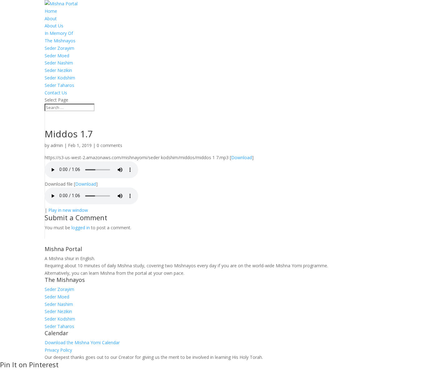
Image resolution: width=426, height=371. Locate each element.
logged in (80, 228)
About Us (54, 26)
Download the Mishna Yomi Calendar (82, 342)
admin (57, 145)
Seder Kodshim (60, 78)
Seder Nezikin (58, 70)
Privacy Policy (58, 350)
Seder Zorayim (59, 48)
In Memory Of (59, 33)
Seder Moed (57, 56)
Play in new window (68, 210)
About (51, 18)
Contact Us (56, 93)
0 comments (109, 145)
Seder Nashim (59, 63)
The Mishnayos (60, 41)
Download (241, 157)
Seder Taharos (59, 85)
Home (51, 11)
